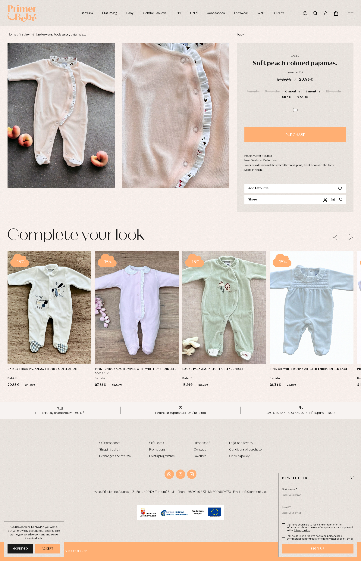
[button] (295, 110)
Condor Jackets (154, 13)
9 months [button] (313, 91)
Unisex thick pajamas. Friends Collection (42, 369)
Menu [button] (350, 13)
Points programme (162, 456)
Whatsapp (340, 200)
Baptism (87, 13)
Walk (261, 13)
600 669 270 (221, 492)
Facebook (333, 200)
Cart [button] (336, 13)
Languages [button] (305, 13)
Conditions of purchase (245, 449)
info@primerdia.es (254, 492)
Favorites (200, 456)
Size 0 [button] (286, 97)
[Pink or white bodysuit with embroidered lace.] (311, 307)
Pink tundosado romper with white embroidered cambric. (136, 371)
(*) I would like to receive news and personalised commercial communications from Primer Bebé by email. (320, 537)
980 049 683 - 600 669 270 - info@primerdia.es (300, 413)
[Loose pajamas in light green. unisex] (224, 307)
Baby (129, 13)
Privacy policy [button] (302, 530)
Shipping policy (109, 449)
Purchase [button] (295, 135)
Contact (200, 449)
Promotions (157, 449)
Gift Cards (156, 443)
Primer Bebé (202, 443)
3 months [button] (272, 91)
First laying (109, 13)
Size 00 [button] (302, 97)
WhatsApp (169, 474)
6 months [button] (292, 91)
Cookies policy (239, 456)
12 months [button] (333, 91)
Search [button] (315, 13)
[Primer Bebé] (22, 13)
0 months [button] (294, 343)
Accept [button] (47, 548)
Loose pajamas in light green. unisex (212, 369)
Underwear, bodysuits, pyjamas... (61, 34)
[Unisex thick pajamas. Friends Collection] (49, 307)
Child (194, 13)
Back (240, 34)
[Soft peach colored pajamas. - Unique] (61, 115)
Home (12, 34)
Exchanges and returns (114, 456)
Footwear (241, 13)
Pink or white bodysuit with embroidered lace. (309, 369)
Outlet (279, 13)
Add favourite (258, 188)
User (325, 13)
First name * (289, 489)
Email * (286, 507)
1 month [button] (253, 91)
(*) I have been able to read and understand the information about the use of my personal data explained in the (320, 528)
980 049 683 (197, 492)
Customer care (110, 443)
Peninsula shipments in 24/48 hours (180, 413)
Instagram (180, 474)
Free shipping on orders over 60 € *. (60, 413)
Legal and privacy (241, 443)
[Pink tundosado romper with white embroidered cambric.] (137, 307)
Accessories (216, 13)
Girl (178, 13)
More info (20, 548)
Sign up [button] (318, 548)
